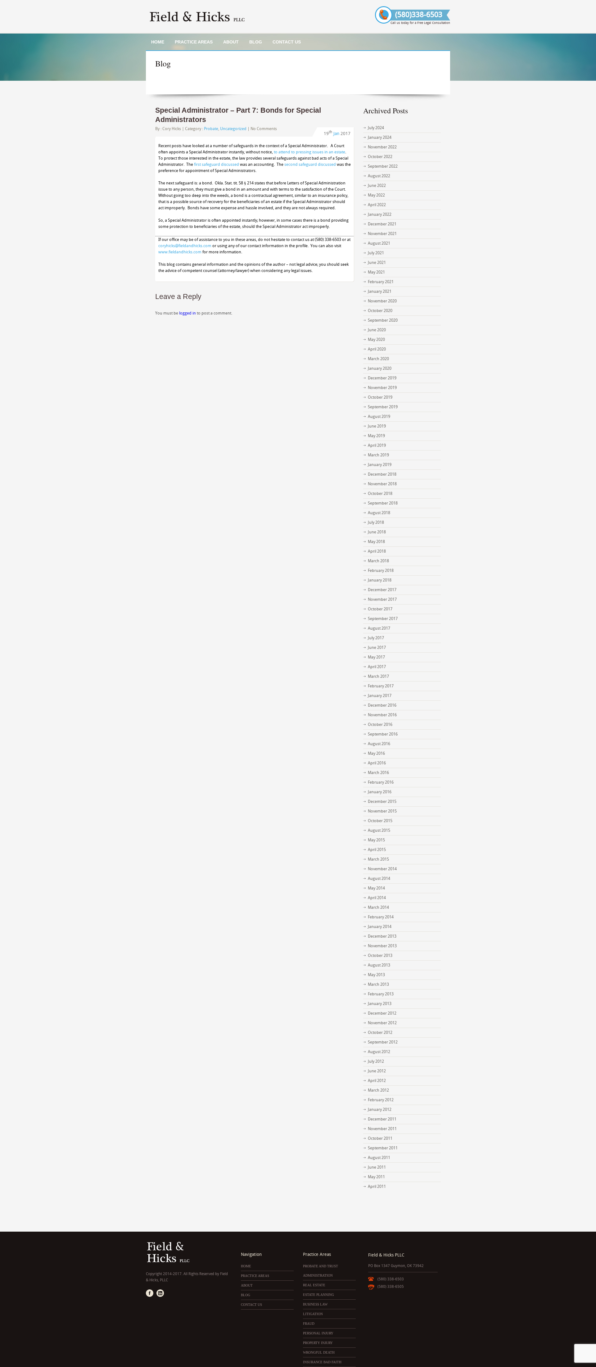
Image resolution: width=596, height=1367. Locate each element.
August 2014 (379, 878)
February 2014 (381, 917)
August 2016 (379, 743)
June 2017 (377, 647)
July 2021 (376, 253)
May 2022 (376, 195)
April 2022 (377, 204)
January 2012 (379, 1109)
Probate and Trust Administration (320, 1270)
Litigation (313, 1314)
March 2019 (378, 455)
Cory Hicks (171, 128)
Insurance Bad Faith (322, 1362)
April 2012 (377, 1080)
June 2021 (377, 262)
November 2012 (382, 1023)
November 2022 (382, 147)
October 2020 (380, 310)
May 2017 (376, 657)
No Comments (264, 128)
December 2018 (382, 474)
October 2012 (380, 1032)
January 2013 (379, 1003)
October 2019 (380, 397)
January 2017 (379, 695)
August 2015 (379, 830)
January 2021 (379, 291)
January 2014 (379, 926)
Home (157, 41)
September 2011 (383, 1148)
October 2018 (380, 493)
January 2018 (379, 580)
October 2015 (380, 820)
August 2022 (379, 176)
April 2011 (377, 1186)
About (231, 41)
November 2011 (382, 1128)
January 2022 (379, 214)
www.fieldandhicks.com (179, 252)
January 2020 (379, 368)
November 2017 (382, 599)
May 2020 (376, 339)
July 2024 (376, 127)
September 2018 (383, 503)
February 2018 (381, 570)
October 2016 (380, 724)
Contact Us (287, 41)
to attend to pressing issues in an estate (309, 152)
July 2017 (376, 638)
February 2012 (381, 1100)
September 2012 (383, 1042)
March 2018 (378, 561)
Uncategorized (233, 128)
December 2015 (382, 801)
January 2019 (379, 464)
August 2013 (379, 965)
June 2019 (377, 426)
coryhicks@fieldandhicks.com (184, 245)
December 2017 (382, 589)
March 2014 (378, 907)
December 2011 (382, 1119)
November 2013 (382, 946)
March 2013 (378, 984)
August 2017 (379, 628)
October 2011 (380, 1138)
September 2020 (383, 320)
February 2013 (381, 994)
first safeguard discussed (216, 164)
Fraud (308, 1323)
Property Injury (318, 1343)
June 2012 (377, 1071)
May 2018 (376, 541)
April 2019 (377, 445)
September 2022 (383, 166)
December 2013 (382, 936)
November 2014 (382, 869)
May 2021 (376, 272)
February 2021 (381, 281)
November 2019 (382, 387)
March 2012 (378, 1090)
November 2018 (382, 484)
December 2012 (382, 1013)
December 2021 (382, 224)
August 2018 (379, 512)
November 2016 (382, 715)
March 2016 (378, 772)
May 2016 (376, 753)
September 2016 (383, 734)
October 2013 (380, 955)
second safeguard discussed (310, 164)
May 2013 (376, 974)
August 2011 (379, 1157)
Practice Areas (194, 41)
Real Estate (314, 1285)
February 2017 (381, 686)
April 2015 (377, 849)
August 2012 (379, 1051)
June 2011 (377, 1167)
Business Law (315, 1304)
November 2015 (382, 811)
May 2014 (376, 888)
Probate (211, 128)
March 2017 (378, 676)
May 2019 (376, 435)
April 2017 (377, 666)
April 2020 (377, 349)
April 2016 (377, 763)
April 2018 (377, 551)
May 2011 (376, 1177)
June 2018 (377, 532)
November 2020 (382, 301)
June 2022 (377, 185)
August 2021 (379, 243)
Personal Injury (318, 1333)
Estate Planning (318, 1295)
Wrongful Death (319, 1352)
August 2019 (379, 416)
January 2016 (379, 792)
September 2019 (383, 407)
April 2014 (377, 897)
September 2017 (383, 618)
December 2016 (382, 705)
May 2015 (376, 840)
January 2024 (379, 137)
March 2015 (378, 859)
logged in (187, 313)
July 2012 (376, 1061)
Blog (255, 41)
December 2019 (382, 378)
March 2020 (378, 358)
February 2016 (381, 782)
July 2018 (376, 522)
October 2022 (380, 156)
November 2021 (382, 233)
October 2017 (380, 609)
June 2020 (377, 330)
